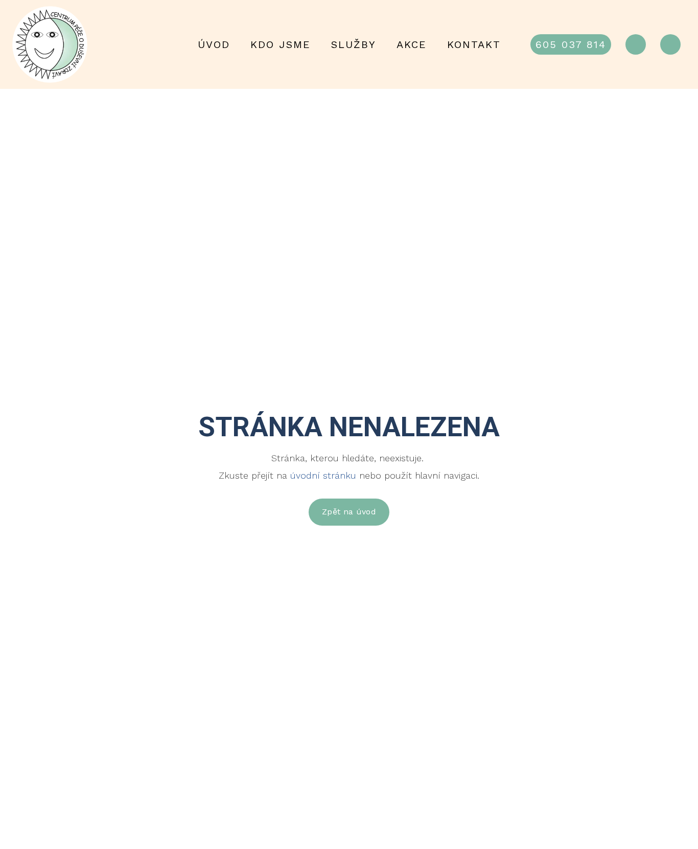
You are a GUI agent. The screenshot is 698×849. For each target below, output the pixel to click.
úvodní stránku (323, 475)
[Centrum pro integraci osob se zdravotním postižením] (50, 44)
